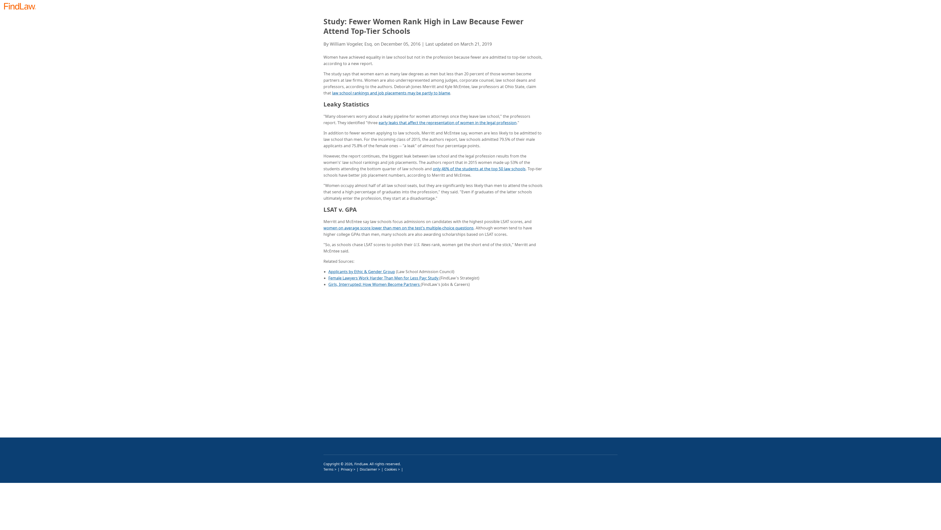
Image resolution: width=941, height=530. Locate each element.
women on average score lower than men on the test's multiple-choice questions (398, 228)
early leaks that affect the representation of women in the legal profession (448, 122)
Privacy (346, 469)
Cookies (390, 469)
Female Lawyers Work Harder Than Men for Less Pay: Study (383, 278)
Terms (328, 469)
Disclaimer (368, 469)
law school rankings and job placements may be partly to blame (391, 93)
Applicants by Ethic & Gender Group (361, 271)
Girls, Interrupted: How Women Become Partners (374, 284)
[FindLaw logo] (22, 7)
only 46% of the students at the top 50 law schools (479, 169)
